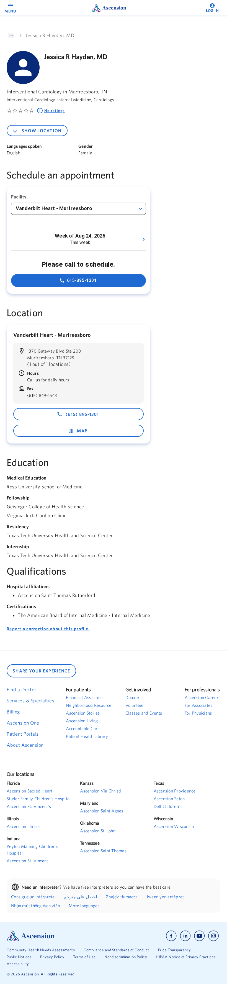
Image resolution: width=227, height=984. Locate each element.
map (82, 430)
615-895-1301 (82, 280)
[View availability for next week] (143, 239)
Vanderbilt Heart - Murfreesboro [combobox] (54, 208)
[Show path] (11, 35)
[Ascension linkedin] (185, 936)
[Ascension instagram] (213, 936)
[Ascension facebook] (171, 936)
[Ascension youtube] (199, 936)
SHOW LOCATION (41, 130)
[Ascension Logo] (60, 936)
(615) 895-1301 (82, 414)
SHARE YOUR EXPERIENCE (41, 670)
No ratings (54, 110)
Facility (18, 197)
